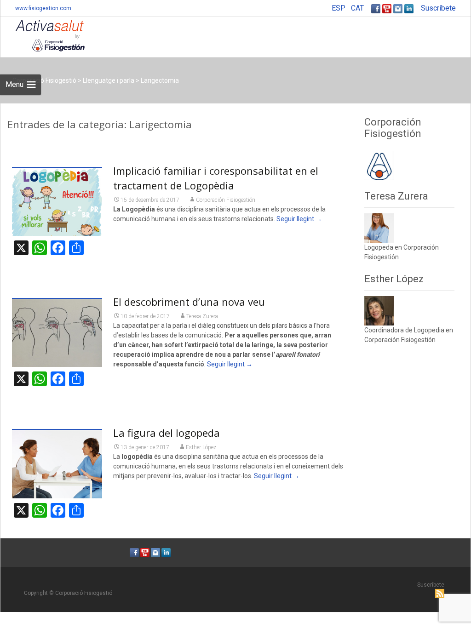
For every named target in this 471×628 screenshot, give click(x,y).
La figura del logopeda (166, 433)
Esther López (201, 447)
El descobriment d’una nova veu (189, 301)
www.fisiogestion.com (43, 8)
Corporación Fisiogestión (225, 200)
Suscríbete (438, 8)
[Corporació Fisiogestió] (42, 35)
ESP (338, 8)
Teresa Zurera (202, 316)
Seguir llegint (299, 219)
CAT (357, 8)
